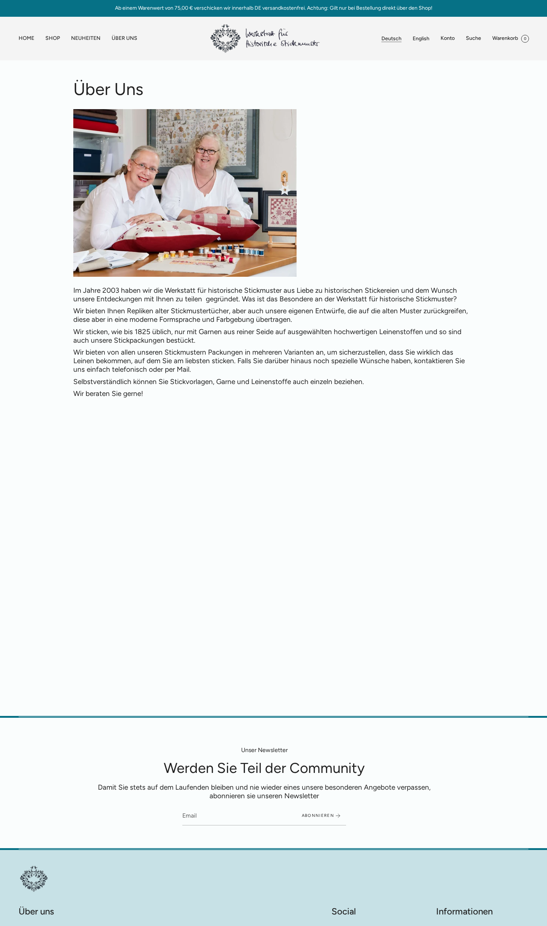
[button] (52, 38)
